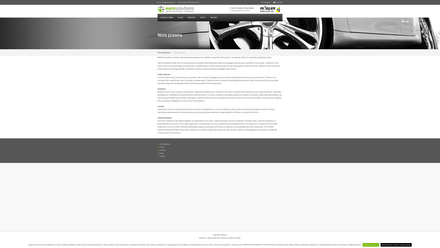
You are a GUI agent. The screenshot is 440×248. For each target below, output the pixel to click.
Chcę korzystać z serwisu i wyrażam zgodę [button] (396, 245)
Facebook (266, 2)
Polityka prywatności (371, 245)
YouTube (279, 2)
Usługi (161, 147)
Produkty (162, 150)
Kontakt (162, 156)
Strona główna (164, 52)
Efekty (161, 153)
